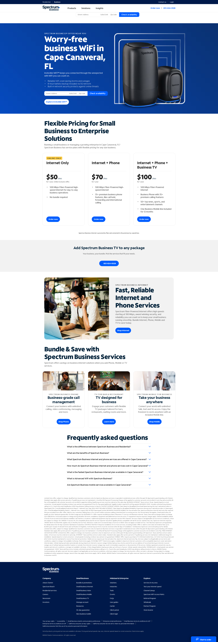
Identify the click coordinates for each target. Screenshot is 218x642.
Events (112, 594)
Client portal (114, 610)
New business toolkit (83, 614)
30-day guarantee (83, 610)
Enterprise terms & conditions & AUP (54, 623)
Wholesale (147, 602)
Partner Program (150, 606)
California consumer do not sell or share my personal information (114, 623)
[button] (172, 1)
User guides (114, 602)
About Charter (48, 583)
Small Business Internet (84, 586)
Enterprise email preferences (112, 621)
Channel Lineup (149, 590)
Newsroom (46, 598)
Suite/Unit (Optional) (107, 12)
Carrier (112, 606)
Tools (112, 590)
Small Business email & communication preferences (84, 621)
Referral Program (150, 598)
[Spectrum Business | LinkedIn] (168, 568)
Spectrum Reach (48, 586)
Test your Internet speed (152, 586)
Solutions (113, 583)
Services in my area (150, 583)
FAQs (112, 598)
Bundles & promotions (84, 583)
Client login (114, 614)
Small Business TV (82, 598)
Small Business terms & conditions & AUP (137, 621)
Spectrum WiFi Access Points (154, 594)
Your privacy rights (49, 621)
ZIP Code (113, 12)
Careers (45, 594)
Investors (46, 602)
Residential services (50, 590)
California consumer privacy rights (80, 623)
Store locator (148, 610)
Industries (113, 586)
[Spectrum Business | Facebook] (164, 568)
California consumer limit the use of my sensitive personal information (65, 626)
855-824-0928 (169, 8)
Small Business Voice (83, 590)
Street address (50, 91)
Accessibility (61, 621)
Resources (80, 606)
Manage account (82, 602)
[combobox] (87, 14)
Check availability (129, 14)
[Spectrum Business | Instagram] (173, 568)
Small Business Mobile (84, 594)
